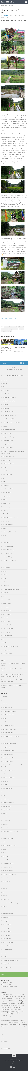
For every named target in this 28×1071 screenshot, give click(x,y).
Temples (16, 1022)
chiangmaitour (3, 1013)
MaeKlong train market (8, 524)
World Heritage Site (7, 653)
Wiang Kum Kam (6, 650)
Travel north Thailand (8, 628)
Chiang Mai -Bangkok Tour (15, 1005)
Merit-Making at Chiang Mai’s (9, 532)
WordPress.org (6, 1048)
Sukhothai (5, 571)
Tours (24, 1022)
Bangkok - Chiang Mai (6, 994)
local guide (12, 1020)
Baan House (5, 404)
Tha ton (4, 578)
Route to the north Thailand (9, 560)
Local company (6, 506)
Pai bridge (9, 331)
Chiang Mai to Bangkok (6, 1009)
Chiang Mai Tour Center (13, 328)
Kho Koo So (4, 331)
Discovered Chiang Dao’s (8, 456)
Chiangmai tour (21, 1011)
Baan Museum (6, 408)
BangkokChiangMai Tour (6, 998)
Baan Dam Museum (7, 394)
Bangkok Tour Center (6, 984)
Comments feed (6, 1045)
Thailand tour (6, 585)
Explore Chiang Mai (7, 474)
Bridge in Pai (14, 326)
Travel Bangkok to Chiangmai (8, 1024)
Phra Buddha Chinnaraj (8, 549)
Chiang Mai (19, 1003)
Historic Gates (6, 485)
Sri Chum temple (6, 567)
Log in (4, 1038)
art (3, 386)
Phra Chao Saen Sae (7, 553)
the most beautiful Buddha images (11, 589)
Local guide (5, 510)
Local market (8, 1022)
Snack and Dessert (7, 564)
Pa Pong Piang (6, 542)
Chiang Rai (3, 1018)
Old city (4, 539)
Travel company (6, 621)
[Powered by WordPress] (9, 1063)
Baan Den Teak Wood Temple (9, 401)
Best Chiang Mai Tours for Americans (11, 422)
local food (7, 1020)
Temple (13, 1022)
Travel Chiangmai (7, 614)
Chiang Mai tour (14, 1011)
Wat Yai (4, 639)
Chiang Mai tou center (8, 440)
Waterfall (5, 643)
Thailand (5, 582)
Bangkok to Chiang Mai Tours (14, 1001)
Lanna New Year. (6, 503)
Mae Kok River (6, 521)
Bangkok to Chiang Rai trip (9, 419)
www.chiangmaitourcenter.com (8, 318)
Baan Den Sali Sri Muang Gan (9, 397)
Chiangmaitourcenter (22, 1016)
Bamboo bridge (7, 326)
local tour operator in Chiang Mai (10, 517)
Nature (4, 535)
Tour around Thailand (8, 600)
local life (16, 1020)
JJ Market (5, 499)
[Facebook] (21, 363)
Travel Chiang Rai (7, 610)
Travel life (13, 1026)
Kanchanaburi (19, 1018)
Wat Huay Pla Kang (7, 635)
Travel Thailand (6, 632)
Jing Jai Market (6, 496)
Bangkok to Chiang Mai (16, 998)
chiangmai (21, 328)
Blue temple (5, 426)
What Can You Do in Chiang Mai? (10, 646)
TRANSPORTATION (7, 603)
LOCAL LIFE (5, 514)
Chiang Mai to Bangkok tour (18, 1009)
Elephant (5, 471)
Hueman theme (21, 1063)
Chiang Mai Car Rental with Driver (9, 986)
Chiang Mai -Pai (5, 328)
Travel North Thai (7, 625)
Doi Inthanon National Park (9, 463)
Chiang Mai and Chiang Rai (9, 437)
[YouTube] (23, 363)
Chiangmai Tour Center (12, 1016)
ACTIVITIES (5, 383)
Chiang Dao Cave (7, 433)
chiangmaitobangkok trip (6, 1011)
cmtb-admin (5, 15)
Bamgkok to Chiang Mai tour (9, 411)
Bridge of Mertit (21, 326)
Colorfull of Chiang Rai (8, 447)
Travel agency (6, 607)
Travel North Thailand (20, 1027)
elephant (13, 1018)
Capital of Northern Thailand (9, 429)
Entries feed (5, 1041)
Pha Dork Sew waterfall (8, 546)
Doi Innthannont (6, 460)
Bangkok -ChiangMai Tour (18, 997)
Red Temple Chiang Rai (8, 557)
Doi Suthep (5, 467)
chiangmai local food (4, 1007)
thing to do (5, 592)
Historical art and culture (8, 489)
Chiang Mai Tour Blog (7, 2)
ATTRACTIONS (4, 5)
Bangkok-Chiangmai (16, 994)
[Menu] (26, 2)
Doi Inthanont (9, 1018)
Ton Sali (4, 596)
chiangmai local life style (16, 1007)
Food (4, 478)
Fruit (4, 481)
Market (4, 528)
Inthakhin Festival (7, 492)
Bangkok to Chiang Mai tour (9, 415)
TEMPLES (11, 5)
